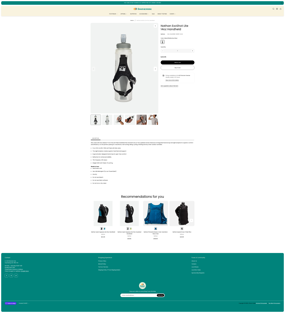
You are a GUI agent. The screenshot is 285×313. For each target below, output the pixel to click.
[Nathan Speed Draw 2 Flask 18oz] (181, 213)
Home (132, 20)
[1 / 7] (96, 120)
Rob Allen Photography (274, 303)
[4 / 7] (130, 120)
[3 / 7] (119, 120)
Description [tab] (95, 138)
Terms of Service (103, 267)
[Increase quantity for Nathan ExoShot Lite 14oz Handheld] (192, 50)
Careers (194, 264)
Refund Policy (102, 264)
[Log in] (277, 8)
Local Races (195, 267)
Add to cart (177, 62)
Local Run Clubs (196, 270)
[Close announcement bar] (282, 3)
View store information (172, 80)
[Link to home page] (142, 285)
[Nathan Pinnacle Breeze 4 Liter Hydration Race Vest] (155, 213)
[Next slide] (155, 69)
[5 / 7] (141, 120)
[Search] (273, 8)
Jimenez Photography (261, 303)
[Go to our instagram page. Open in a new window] (11, 275)
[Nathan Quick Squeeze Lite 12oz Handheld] (103, 213)
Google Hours (25, 271)
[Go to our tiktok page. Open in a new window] (16, 275)
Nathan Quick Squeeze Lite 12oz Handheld (103, 232)
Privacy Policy (102, 261)
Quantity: (163, 47)
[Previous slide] (93, 69)
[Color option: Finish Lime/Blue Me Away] (104, 228)
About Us (194, 261)
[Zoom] (155, 26)
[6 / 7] (153, 120)
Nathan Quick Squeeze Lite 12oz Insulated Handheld (129, 233)
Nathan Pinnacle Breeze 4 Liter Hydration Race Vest (156, 233)
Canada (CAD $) (23, 303)
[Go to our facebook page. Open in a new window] (6, 275)
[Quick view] (112, 204)
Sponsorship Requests (198, 273)
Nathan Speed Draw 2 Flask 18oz (182, 232)
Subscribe (160, 295)
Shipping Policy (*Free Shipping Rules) (109, 270)
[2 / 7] (107, 120)
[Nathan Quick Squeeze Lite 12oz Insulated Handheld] (129, 213)
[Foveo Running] (142, 8)
